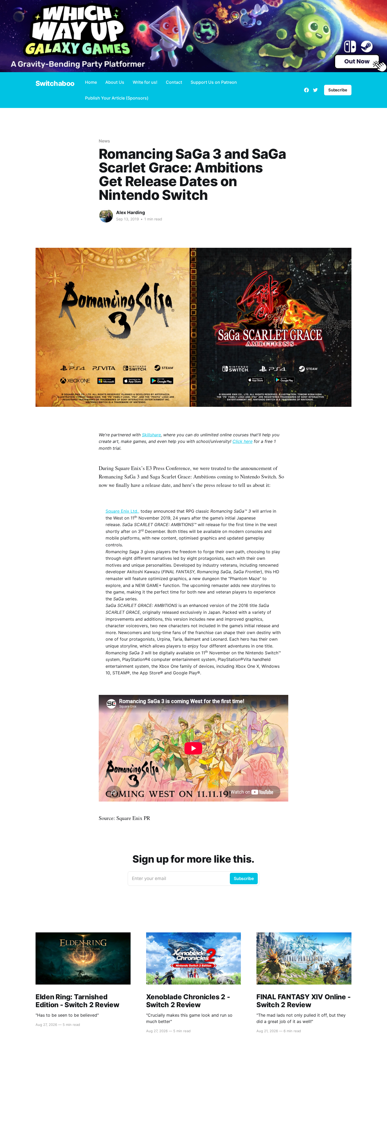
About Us (114, 82)
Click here (242, 441)
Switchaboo (55, 83)
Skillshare (151, 434)
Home (91, 82)
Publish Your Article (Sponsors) (116, 98)
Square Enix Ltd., (122, 511)
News (104, 141)
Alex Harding (130, 212)
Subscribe (337, 89)
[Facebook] (306, 90)
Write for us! (145, 82)
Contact (174, 82)
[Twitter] (315, 90)
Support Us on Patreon (214, 82)
